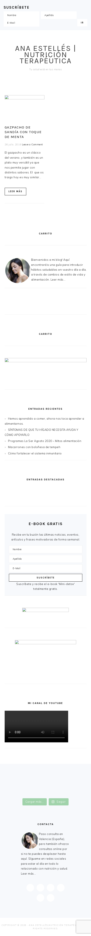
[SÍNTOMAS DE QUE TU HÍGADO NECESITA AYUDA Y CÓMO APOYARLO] (67, 489)
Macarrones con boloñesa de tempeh (34, 447)
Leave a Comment (32, 144)
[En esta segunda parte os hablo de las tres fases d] (45, 775)
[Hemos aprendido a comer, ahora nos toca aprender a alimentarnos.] (25, 489)
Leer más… (28, 873)
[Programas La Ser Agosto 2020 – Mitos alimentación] (25, 499)
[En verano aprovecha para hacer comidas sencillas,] (45, 789)
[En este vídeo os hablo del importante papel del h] (45, 780)
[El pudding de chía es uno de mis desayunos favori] (45, 771)
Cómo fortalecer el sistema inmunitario (35, 453)
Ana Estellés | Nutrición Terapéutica (45, 54)
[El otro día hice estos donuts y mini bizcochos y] (45, 785)
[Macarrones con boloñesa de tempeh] (67, 499)
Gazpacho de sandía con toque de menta (23, 132)
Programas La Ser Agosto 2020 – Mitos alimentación (44, 441)
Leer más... (58, 279)
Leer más (15, 191)
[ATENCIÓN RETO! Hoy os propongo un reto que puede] (45, 794)
